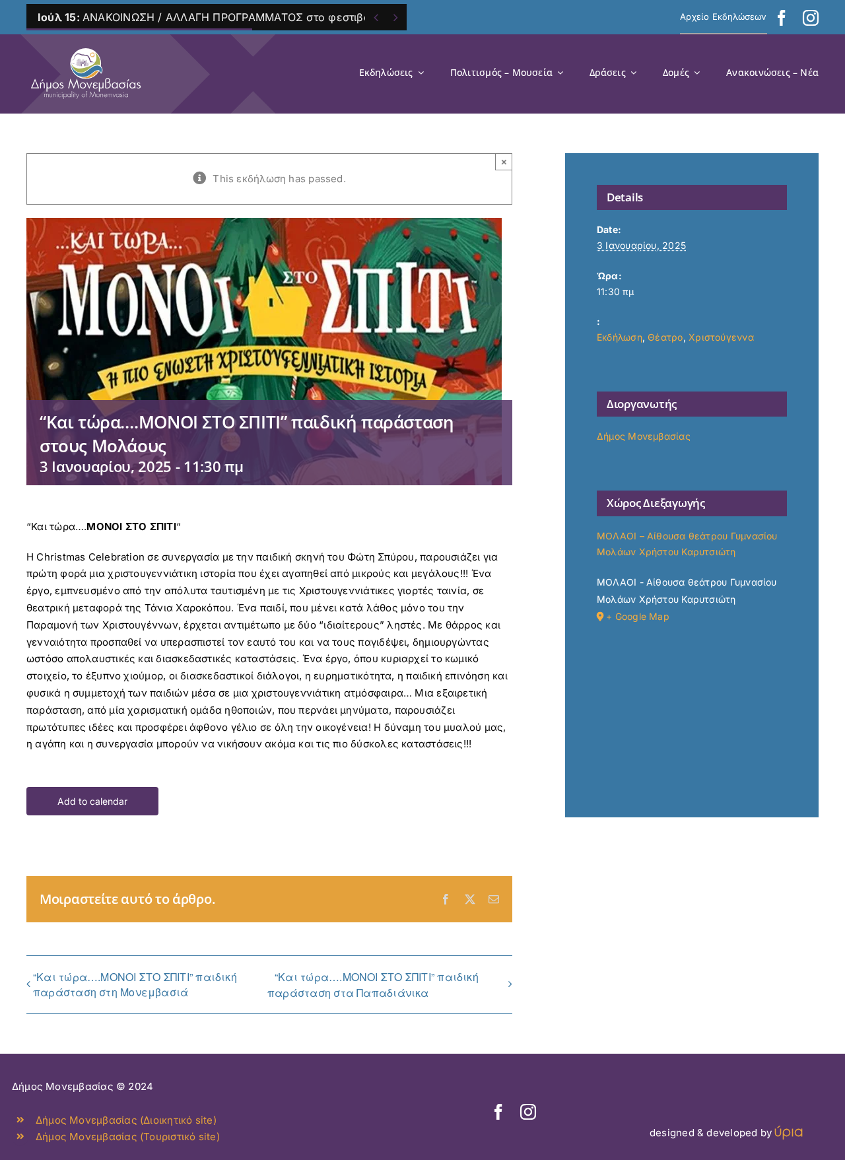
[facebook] (782, 18)
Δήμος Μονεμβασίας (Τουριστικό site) (128, 1136)
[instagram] (811, 18)
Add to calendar (92, 801)
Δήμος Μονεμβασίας (644, 436)
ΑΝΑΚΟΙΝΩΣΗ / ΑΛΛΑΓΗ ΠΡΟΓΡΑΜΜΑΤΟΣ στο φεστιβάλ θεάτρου (232, 17)
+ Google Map (637, 616)
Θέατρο (665, 337)
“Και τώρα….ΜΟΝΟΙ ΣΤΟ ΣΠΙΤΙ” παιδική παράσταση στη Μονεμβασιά (135, 984)
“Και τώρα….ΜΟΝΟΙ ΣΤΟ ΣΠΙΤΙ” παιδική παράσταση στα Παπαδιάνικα (373, 984)
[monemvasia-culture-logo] (85, 44)
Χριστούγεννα (721, 337)
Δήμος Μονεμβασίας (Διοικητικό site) (126, 1120)
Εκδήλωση (619, 337)
